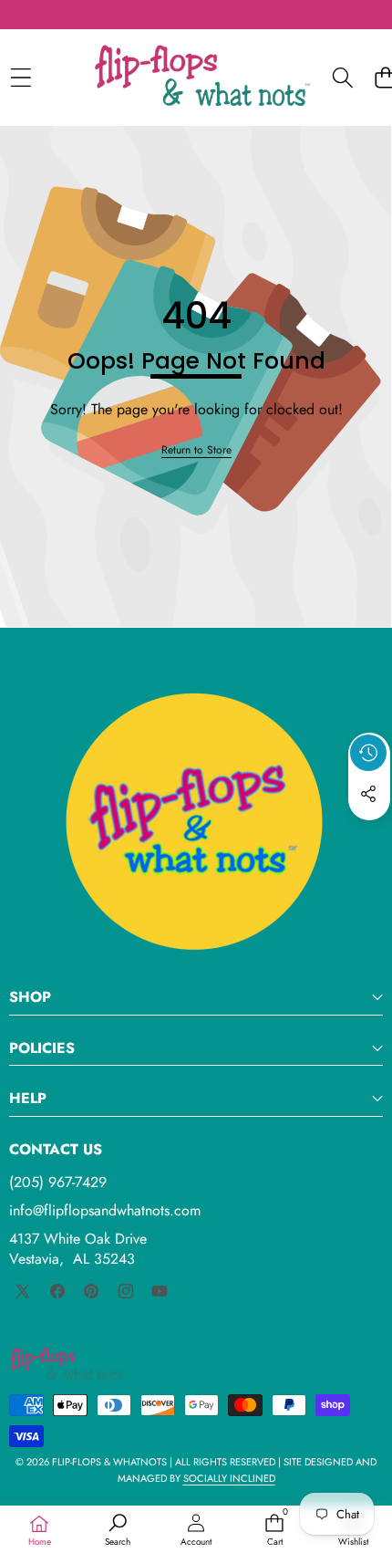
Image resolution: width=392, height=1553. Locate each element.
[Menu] (20, 77)
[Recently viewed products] (368, 753)
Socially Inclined (229, 1478)
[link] (196, 450)
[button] (369, 836)
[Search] (342, 77)
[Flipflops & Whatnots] (202, 77)
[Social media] (368, 794)
